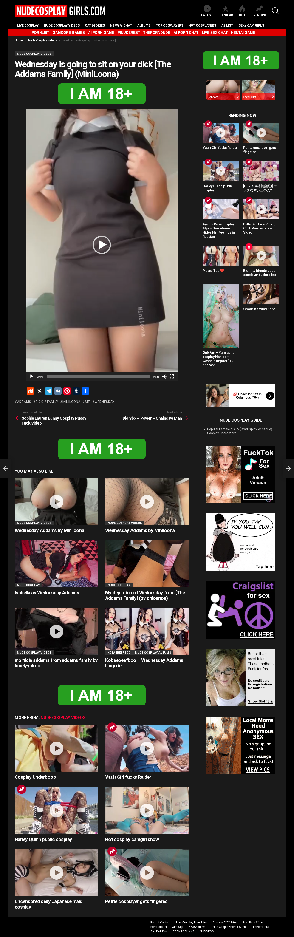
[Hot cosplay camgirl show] (147, 810)
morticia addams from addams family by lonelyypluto (56, 662)
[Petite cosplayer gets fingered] (147, 872)
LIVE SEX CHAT (215, 32)
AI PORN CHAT (186, 32)
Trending (259, 15)
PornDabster (158, 927)
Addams (24, 402)
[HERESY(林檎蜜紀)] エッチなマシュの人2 (260, 188)
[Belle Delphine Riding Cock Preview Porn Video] (261, 209)
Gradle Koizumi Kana (259, 309)
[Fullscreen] (172, 376)
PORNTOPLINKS (184, 931)
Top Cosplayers (169, 25)
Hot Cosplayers (202, 25)
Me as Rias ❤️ (213, 271)
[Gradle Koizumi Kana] (261, 294)
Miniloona (71, 402)
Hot (242, 15)
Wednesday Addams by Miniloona (49, 530)
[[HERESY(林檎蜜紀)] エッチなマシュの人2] (261, 171)
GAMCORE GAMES (69, 32)
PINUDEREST (129, 32)
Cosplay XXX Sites (225, 922)
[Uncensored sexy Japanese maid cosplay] (56, 872)
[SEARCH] (275, 11)
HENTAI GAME (243, 32)
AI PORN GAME (101, 32)
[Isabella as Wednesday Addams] (56, 563)
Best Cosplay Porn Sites (191, 922)
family (52, 402)
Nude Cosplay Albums (153, 652)
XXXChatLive (197, 927)
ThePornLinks (260, 927)
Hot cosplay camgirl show (132, 839)
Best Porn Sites (253, 922)
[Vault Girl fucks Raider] (147, 748)
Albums (143, 25)
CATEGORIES (95, 25)
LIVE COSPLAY (28, 25)
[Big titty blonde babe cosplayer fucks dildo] (261, 256)
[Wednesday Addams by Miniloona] (56, 501)
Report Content (160, 922)
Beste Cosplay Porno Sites (228, 927)
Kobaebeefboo (118, 652)
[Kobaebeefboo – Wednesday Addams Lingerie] (147, 631)
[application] (102, 245)
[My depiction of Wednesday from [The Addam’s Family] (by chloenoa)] (147, 563)
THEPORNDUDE (156, 32)
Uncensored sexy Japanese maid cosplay (48, 904)
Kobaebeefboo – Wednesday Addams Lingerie (144, 662)
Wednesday (105, 402)
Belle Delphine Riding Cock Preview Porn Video (259, 228)
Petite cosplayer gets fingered (136, 901)
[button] (102, 245)
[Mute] (164, 376)
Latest (207, 15)
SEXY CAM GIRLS (251, 25)
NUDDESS (207, 931)
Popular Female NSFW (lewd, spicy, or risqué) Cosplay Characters (239, 431)
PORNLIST (40, 32)
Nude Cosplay (28, 585)
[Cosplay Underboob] (56, 748)
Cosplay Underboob (35, 777)
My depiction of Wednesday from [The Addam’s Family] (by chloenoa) (145, 595)
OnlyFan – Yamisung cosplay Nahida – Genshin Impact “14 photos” (218, 359)
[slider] (98, 376)
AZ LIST (227, 25)
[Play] (31, 376)
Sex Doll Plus (159, 931)
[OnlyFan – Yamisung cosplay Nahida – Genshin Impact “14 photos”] (221, 316)
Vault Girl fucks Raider (128, 777)
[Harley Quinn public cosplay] (56, 810)
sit (87, 402)
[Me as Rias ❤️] (221, 256)
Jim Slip (177, 927)
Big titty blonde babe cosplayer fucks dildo (259, 273)
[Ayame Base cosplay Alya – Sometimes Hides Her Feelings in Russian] (221, 209)
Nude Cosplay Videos (62, 25)
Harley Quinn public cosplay (43, 839)
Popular (225, 15)
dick (39, 402)
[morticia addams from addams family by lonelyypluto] (56, 631)
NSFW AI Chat (121, 25)
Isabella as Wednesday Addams (47, 592)
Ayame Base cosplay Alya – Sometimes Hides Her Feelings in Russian (219, 230)
